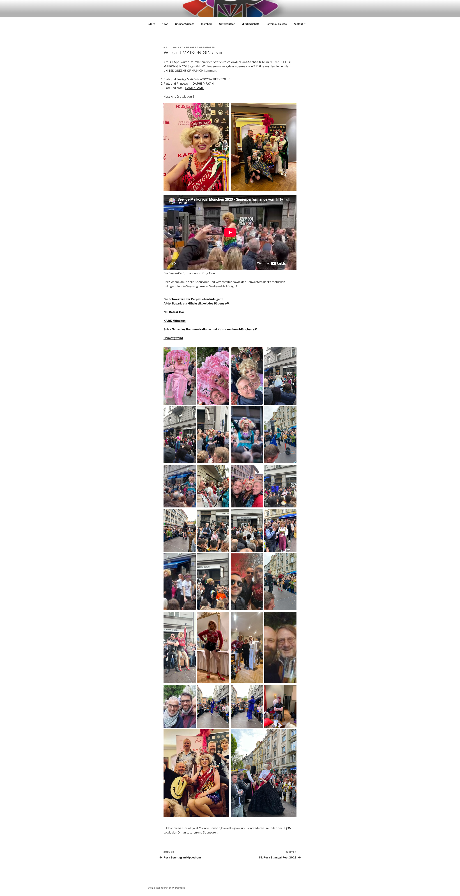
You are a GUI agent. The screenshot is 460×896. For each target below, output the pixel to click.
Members (206, 23)
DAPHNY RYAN (203, 83)
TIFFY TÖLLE (221, 79)
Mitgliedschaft (250, 23)
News (165, 23)
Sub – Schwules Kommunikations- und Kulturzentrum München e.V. (210, 329)
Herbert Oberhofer (200, 47)
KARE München (175, 320)
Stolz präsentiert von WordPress (166, 887)
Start (151, 23)
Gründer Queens (184, 23)
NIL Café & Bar (174, 312)
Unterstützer (227, 23)
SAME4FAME (194, 88)
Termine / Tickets (276, 23)
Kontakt (298, 23)
